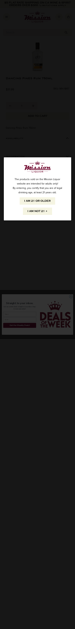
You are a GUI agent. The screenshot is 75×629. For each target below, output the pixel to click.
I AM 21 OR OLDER (37, 200)
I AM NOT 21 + (37, 211)
